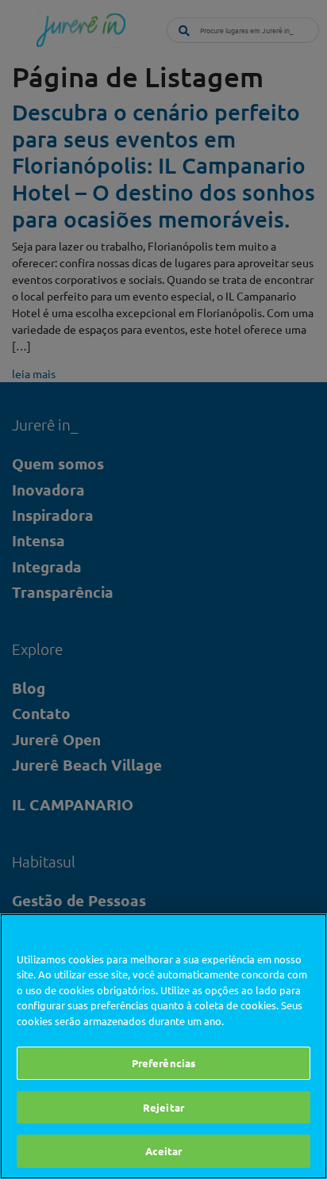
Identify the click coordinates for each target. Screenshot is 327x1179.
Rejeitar (163, 1107)
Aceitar (164, 1151)
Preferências (164, 1063)
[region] (163, 1046)
